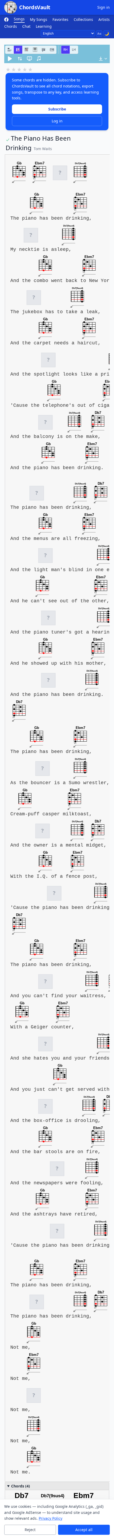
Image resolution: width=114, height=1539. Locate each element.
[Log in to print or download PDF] (103, 59)
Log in (57, 120)
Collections (83, 19)
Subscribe (57, 109)
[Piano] (35, 50)
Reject (30, 1529)
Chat (26, 26)
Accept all (84, 1529)
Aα (99, 33)
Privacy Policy (50, 1518)
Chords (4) (20, 1486)
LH (74, 49)
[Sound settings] (39, 59)
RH (65, 49)
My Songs (38, 19)
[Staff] (43, 50)
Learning (44, 26)
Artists (104, 19)
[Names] (9, 50)
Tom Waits (43, 148)
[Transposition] (20, 59)
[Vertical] (26, 50)
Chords (10, 26)
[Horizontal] (18, 50)
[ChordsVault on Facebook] (6, 19)
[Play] (10, 58)
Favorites (60, 19)
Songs (19, 18)
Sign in (103, 7)
